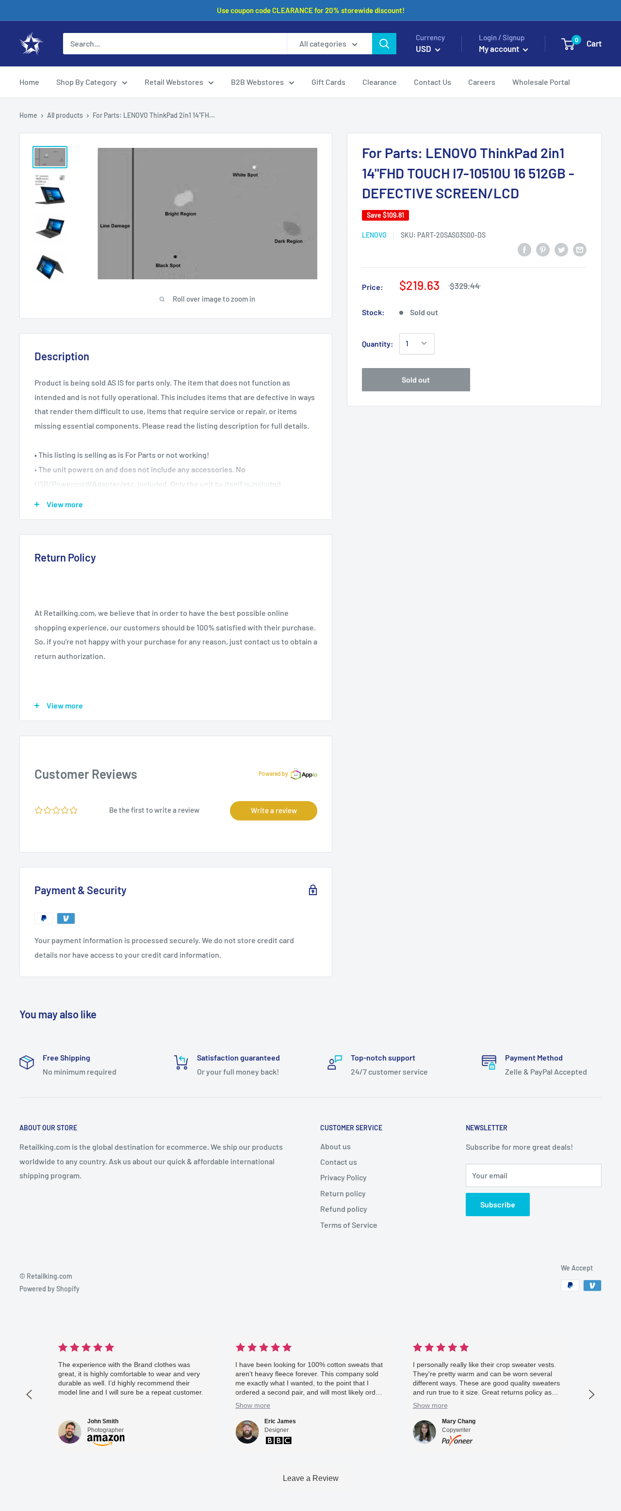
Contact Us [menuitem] (432, 81)
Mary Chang (458, 1421)
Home (28, 115)
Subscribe (497, 1204)
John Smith (102, 1421)
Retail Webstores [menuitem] (174, 81)
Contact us (338, 1161)
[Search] (384, 43)
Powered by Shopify (49, 1289)
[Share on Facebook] (524, 249)
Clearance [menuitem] (379, 81)
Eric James (280, 1421)
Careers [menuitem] (481, 81)
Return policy (343, 1193)
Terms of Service (348, 1224)
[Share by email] (580, 249)
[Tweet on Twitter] (561, 249)
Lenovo (374, 234)
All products (65, 115)
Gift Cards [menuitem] (328, 81)
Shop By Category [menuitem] (86, 81)
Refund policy (343, 1208)
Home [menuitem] (29, 81)
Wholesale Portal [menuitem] (541, 81)
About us (335, 1146)
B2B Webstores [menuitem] (257, 81)
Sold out (416, 379)
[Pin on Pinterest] (543, 249)
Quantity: (377, 343)
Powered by (273, 773)
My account (500, 48)
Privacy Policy (343, 1177)
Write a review (274, 810)
